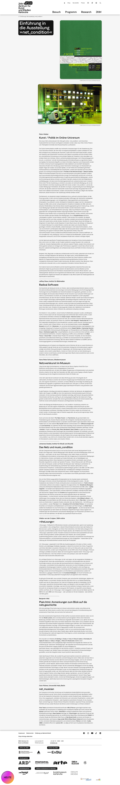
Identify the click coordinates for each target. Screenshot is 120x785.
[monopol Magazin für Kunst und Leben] (42, 762)
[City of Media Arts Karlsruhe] (98, 779)
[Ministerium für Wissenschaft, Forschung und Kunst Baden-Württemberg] (26, 752)
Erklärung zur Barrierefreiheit (43, 733)
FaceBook (84, 733)
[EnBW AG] (54, 752)
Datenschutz (29, 733)
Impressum (21, 733)
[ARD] (24, 762)
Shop (69, 3)
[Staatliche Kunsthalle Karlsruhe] (74, 773)
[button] (81, 49)
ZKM (98, 11)
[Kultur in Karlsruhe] (85, 762)
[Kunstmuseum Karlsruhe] (59, 773)
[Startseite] (27, 7)
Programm (71, 11)
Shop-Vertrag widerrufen (25, 736)
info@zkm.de (53, 743)
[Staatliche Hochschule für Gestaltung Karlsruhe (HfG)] (42, 773)
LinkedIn (100, 733)
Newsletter (76, 3)
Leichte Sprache (88, 3)
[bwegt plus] (23, 773)
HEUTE (7, 777)
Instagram (88, 733)
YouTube (92, 733)
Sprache (96, 3)
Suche (100, 3)
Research (86, 11)
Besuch (56, 11)
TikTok (96, 733)
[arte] (60, 762)
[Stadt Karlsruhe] (38, 752)
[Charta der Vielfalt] (85, 779)
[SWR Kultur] (75, 762)
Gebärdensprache (92, 3)
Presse (83, 3)
